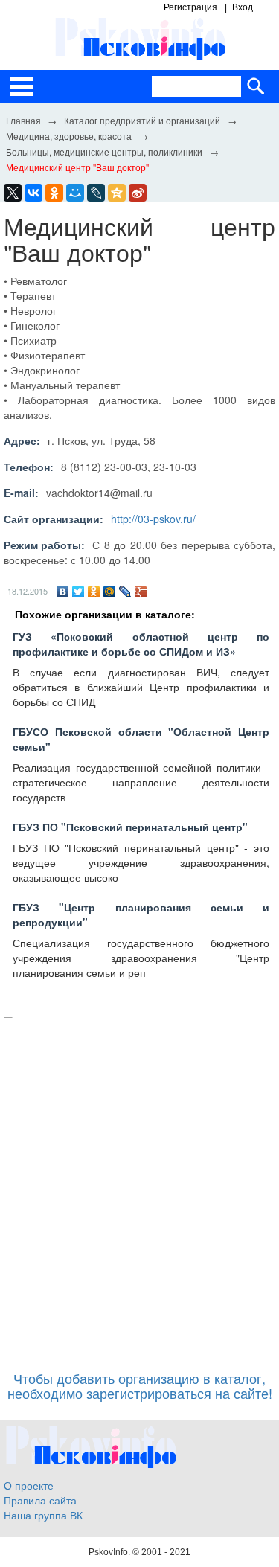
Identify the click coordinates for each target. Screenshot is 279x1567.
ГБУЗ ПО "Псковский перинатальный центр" (130, 826)
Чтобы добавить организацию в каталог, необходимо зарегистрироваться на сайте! (139, 1385)
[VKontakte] (33, 193)
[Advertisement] (139, 1187)
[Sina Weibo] (138, 193)
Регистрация (190, 7)
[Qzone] (117, 193)
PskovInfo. (110, 1552)
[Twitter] (78, 591)
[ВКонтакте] (63, 591)
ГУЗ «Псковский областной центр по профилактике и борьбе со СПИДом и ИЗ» (141, 643)
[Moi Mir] (75, 193)
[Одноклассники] (94, 591)
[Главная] (23, 119)
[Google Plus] (141, 591)
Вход (242, 7)
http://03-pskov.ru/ (153, 518)
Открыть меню (21, 86)
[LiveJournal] (96, 193)
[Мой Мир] (110, 591)
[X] (13, 193)
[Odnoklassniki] (54, 193)
